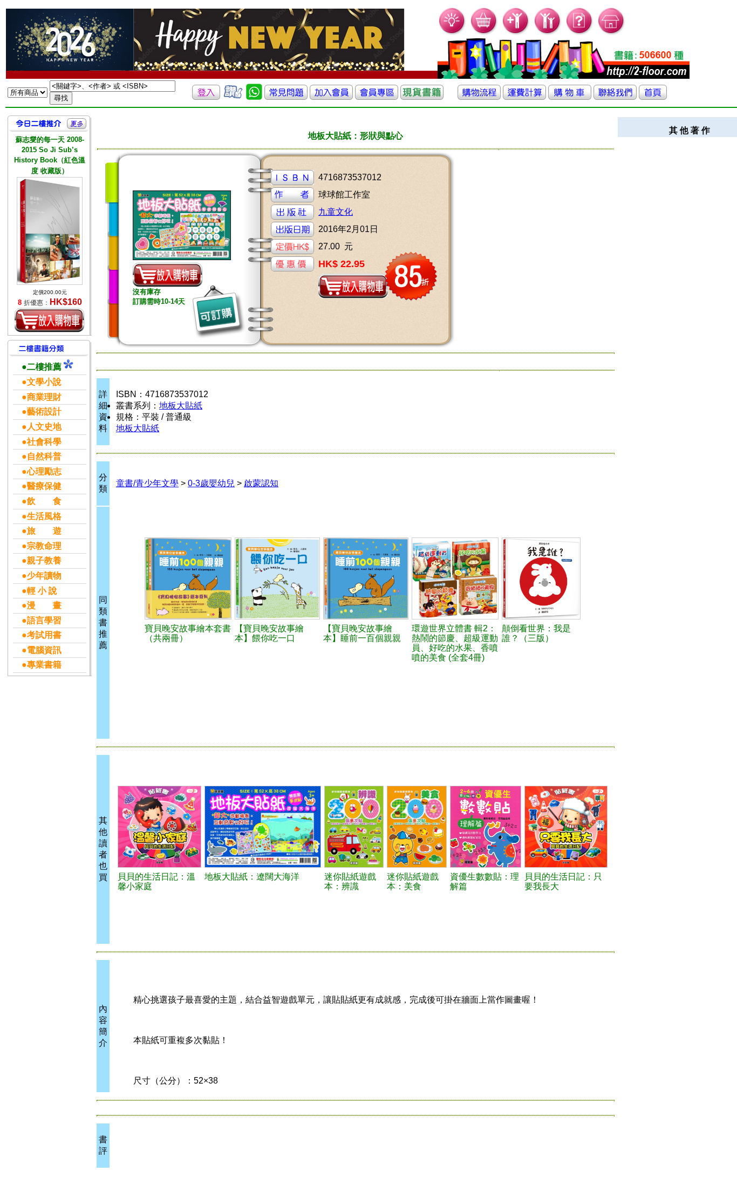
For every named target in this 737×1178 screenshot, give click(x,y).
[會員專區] (376, 96)
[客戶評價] (233, 96)
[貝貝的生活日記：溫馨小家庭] (159, 827)
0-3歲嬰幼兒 (211, 483)
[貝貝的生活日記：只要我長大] (566, 827)
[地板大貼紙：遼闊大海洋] (262, 827)
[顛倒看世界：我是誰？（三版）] (541, 578)
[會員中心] (548, 32)
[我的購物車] (484, 32)
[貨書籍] (421, 96)
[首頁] (611, 32)
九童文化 (335, 211)
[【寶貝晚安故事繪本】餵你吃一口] (277, 578)
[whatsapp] (254, 96)
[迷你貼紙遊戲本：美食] (416, 827)
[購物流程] (479, 96)
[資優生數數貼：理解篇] (485, 827)
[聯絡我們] (615, 96)
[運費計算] (524, 96)
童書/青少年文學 (147, 483)
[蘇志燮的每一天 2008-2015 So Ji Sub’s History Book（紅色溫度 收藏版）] (50, 231)
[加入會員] (516, 32)
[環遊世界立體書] (455, 578)
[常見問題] (580, 32)
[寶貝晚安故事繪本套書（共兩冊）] (188, 578)
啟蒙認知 (261, 483)
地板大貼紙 (180, 405)
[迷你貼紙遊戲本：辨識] (354, 827)
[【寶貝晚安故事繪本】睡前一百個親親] (365, 578)
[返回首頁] (653, 96)
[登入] (206, 96)
